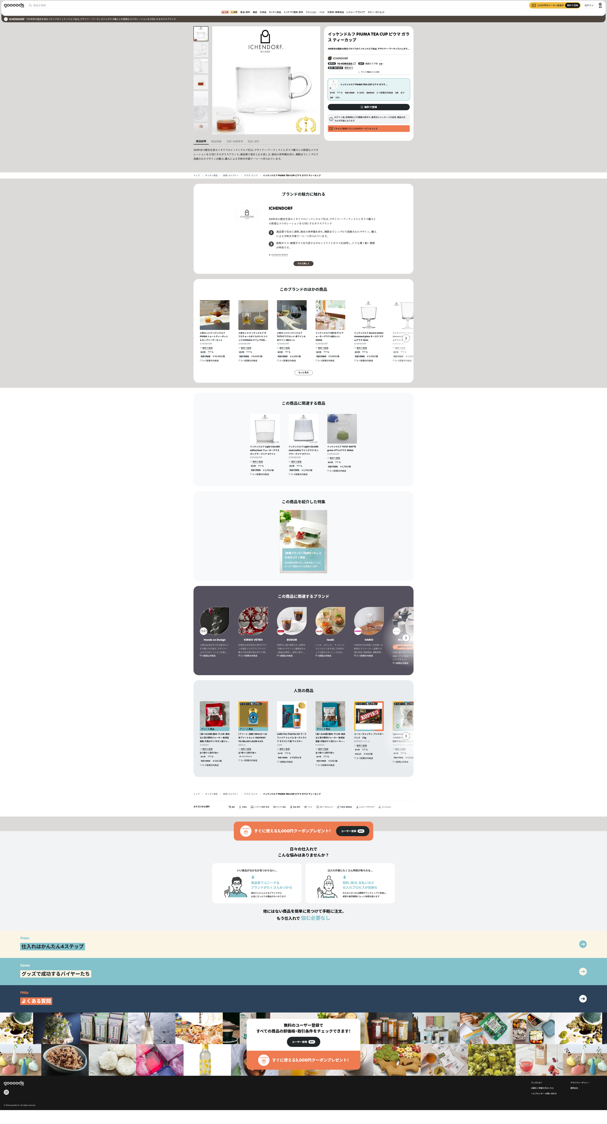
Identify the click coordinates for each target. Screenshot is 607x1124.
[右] (406, 338)
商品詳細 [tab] (216, 141)
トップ (196, 175)
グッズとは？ (537, 1082)
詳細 (380, 64)
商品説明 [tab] (201, 141)
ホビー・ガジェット (376, 12)
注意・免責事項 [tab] (234, 141)
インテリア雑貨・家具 (293, 12)
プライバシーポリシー (579, 1082)
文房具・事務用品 (335, 12)
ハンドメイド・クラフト (279, 255)
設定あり (348, 67)
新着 (235, 12)
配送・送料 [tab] (253, 141)
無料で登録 (207, 348)
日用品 (263, 12)
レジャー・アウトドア (355, 12)
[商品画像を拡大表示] (266, 80)
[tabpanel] (256, 154)
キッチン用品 (275, 12)
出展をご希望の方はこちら (542, 1088)
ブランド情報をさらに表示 (370, 72)
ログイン (589, 5)
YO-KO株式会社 (345, 63)
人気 (226, 12)
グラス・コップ (251, 175)
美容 (255, 12)
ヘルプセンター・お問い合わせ (544, 1093)
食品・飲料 (245, 12)
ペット (322, 12)
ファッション (311, 12)
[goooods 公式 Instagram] (6, 1092)
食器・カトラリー (231, 175)
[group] (352, 831)
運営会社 (574, 1088)
